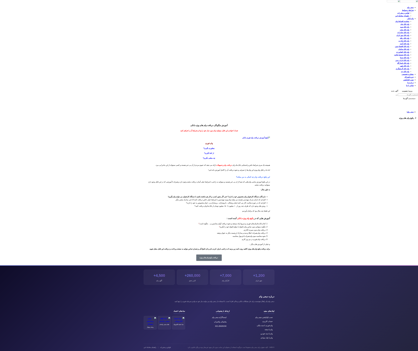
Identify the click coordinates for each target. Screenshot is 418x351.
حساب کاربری (267, 321)
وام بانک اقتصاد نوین (402, 46)
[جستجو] (396, 95)
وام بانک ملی (404, 24)
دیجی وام (410, 7)
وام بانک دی (405, 71)
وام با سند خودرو (267, 334)
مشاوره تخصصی (408, 74)
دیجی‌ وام (410, 112)
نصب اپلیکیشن (408, 80)
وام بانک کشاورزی (402, 52)
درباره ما (410, 83)
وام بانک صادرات (403, 32)
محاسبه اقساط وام (402, 21)
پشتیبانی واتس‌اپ (220, 322)
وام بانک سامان (403, 49)
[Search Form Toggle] (416, 91)
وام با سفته (269, 329)
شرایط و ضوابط (408, 10)
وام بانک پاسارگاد (403, 63)
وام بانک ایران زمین (402, 60)
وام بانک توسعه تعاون (401, 55)
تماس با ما (410, 85)
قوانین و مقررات (403, 13)
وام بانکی (410, 18)
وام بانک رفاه (404, 38)
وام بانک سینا (404, 58)
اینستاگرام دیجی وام (219, 317)
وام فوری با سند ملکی (265, 325)
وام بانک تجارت (404, 41)
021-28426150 (220, 326)
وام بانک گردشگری (402, 69)
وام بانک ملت (404, 30)
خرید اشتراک (409, 77)
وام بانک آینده (404, 44)
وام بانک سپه (404, 27)
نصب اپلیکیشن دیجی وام (264, 317)
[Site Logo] (402, 2)
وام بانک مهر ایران (402, 35)
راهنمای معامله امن (402, 16)
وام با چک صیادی (267, 338)
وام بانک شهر (404, 66)
